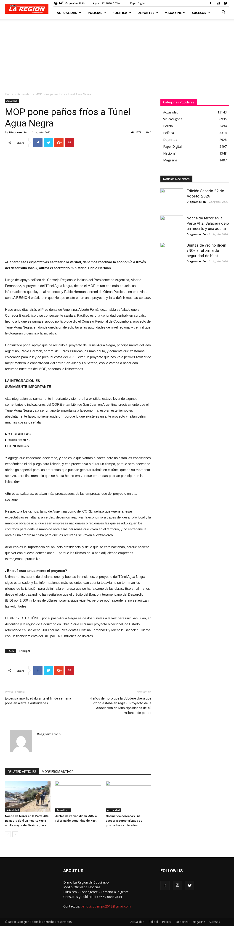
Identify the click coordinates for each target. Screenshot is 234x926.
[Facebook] (210, 3)
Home (9, 94)
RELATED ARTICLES (22, 771)
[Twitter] (225, 3)
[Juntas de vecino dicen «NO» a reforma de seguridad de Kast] (78, 796)
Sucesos (199, 13)
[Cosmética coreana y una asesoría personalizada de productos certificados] (128, 796)
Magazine (173, 13)
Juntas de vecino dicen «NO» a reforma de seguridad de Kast (206, 250)
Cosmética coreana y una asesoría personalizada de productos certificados (124, 820)
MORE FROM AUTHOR (58, 771)
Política (119, 13)
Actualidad (67, 13)
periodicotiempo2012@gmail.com (106, 906)
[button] (223, 13)
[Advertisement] (117, 53)
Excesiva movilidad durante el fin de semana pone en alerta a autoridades (38, 700)
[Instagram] (218, 3)
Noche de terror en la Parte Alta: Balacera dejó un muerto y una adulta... (208, 223)
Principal (24, 650)
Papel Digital (137, 3)
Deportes (146, 13)
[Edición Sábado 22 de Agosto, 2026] (171, 199)
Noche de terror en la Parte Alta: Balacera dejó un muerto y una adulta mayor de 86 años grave (27, 820)
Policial (95, 13)
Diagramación (18, 132)
